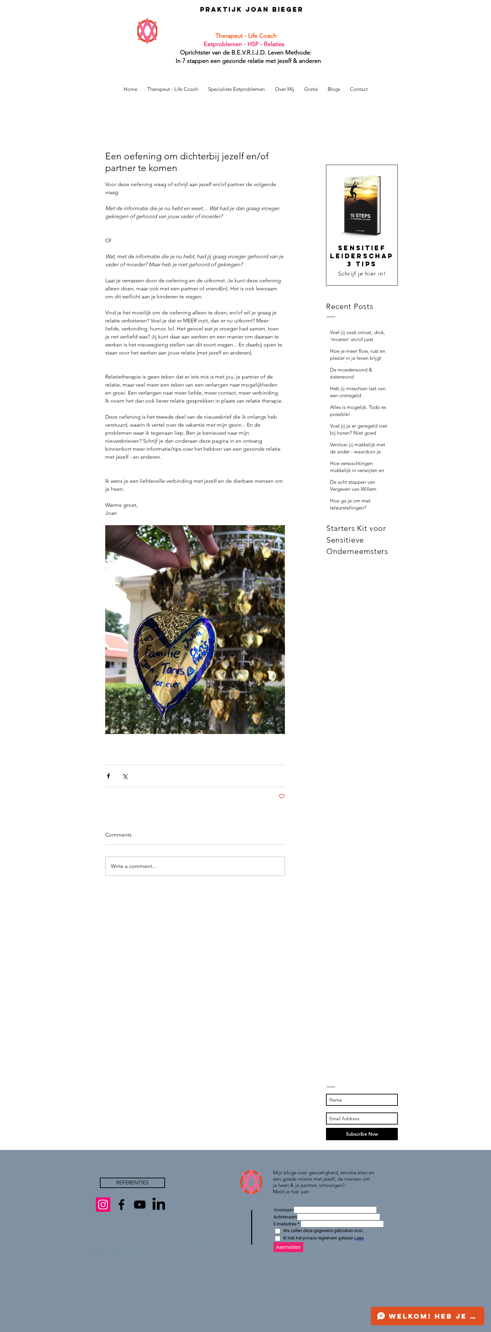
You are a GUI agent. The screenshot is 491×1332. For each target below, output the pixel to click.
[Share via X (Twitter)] (125, 776)
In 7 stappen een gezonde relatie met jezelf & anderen (246, 60)
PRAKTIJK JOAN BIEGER (252, 9)
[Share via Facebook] (108, 776)
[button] (311, 89)
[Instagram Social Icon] (103, 1204)
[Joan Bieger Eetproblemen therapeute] (140, 1204)
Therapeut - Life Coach (246, 35)
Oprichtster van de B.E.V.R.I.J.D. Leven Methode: (246, 52)
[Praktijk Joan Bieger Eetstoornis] (121, 1204)
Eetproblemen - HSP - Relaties (242, 44)
